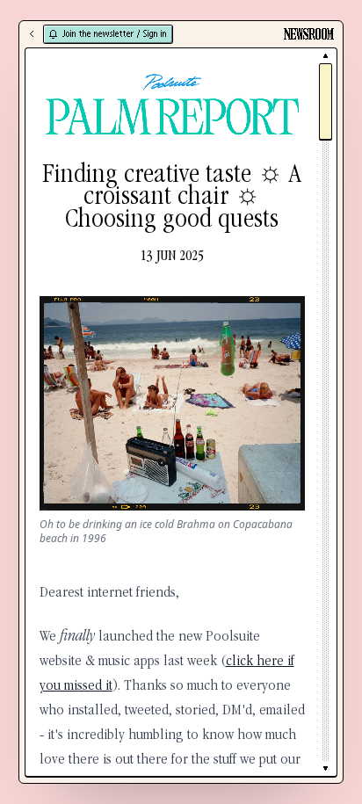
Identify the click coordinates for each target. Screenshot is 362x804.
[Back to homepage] (32, 34)
